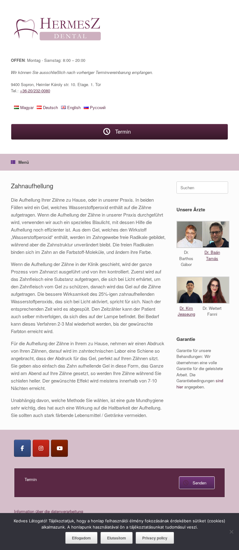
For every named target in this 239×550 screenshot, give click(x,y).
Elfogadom (81, 538)
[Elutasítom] (231, 532)
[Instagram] (41, 448)
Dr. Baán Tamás (212, 255)
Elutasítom (116, 538)
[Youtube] (59, 448)
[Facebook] (22, 448)
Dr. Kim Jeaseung (186, 311)
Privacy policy (154, 538)
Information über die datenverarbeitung (48, 511)
